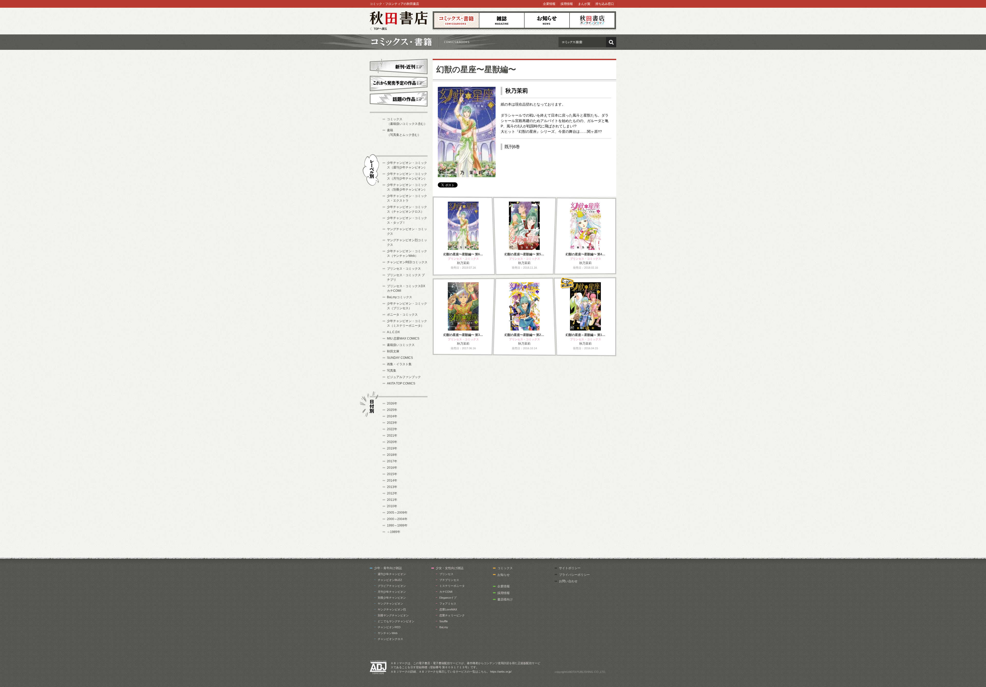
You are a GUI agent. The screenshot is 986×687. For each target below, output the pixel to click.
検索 (611, 42)
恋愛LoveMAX (448, 609)
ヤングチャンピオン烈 (392, 609)
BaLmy (443, 627)
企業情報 (549, 4)
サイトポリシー (570, 568)
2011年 (392, 500)
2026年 (392, 403)
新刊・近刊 (399, 65)
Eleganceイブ (448, 597)
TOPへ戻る (378, 29)
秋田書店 (399, 21)
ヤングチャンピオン (390, 603)
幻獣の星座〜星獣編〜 (476, 69)
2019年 (392, 448)
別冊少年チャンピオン (392, 597)
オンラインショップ (592, 20)
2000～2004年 (397, 519)
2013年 (392, 487)
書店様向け (505, 599)
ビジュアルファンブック (404, 377)
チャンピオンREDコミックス (407, 262)
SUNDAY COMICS (400, 358)
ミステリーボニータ (452, 585)
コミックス (456, 20)
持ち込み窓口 (604, 4)
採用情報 (567, 4)
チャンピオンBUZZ (390, 579)
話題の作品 (399, 99)
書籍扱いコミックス (401, 345)
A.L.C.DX (393, 332)
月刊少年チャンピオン (392, 591)
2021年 (392, 435)
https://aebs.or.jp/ (500, 671)
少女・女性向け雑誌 (449, 568)
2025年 (392, 410)
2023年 (392, 423)
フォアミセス (447, 603)
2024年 (392, 416)
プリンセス (446, 574)
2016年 (392, 467)
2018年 (392, 455)
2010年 (392, 506)
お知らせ (547, 20)
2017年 (392, 461)
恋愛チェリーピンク (452, 615)
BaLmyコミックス (399, 297)
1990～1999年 (397, 525)
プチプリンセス (449, 579)
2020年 (392, 442)
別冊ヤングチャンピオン (393, 615)
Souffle (443, 621)
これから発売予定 (399, 82)
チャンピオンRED (389, 627)
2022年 (392, 429)
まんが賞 (584, 4)
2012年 (392, 493)
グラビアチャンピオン (392, 585)
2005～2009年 (397, 512)
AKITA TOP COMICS (401, 383)
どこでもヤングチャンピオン (396, 621)
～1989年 (393, 532)
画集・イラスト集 (399, 364)
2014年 (392, 480)
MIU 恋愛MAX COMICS (403, 338)
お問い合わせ (568, 581)
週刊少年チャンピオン (392, 574)
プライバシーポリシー (574, 575)
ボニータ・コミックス (402, 314)
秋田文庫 (393, 351)
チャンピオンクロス (390, 639)
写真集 (391, 370)
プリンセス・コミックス (404, 268)
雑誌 (501, 20)
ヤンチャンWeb (387, 633)
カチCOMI (445, 591)
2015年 (392, 474)
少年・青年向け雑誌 (388, 568)
